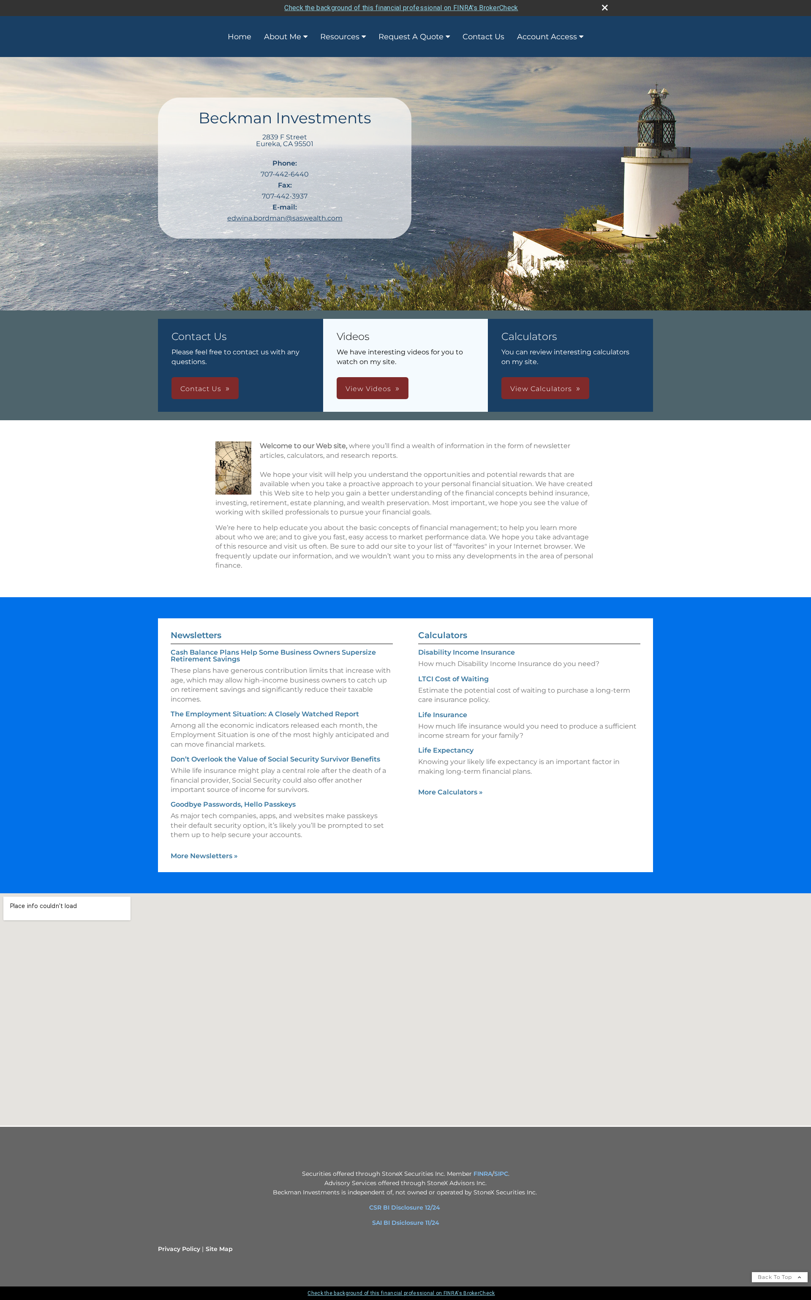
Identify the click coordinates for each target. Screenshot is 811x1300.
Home (239, 36)
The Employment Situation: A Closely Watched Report (265, 714)
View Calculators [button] (541, 389)
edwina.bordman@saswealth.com (285, 218)
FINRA (483, 1174)
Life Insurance (442, 715)
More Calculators (450, 792)
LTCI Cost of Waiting (453, 679)
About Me (282, 36)
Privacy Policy (179, 1249)
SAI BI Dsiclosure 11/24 (405, 1223)
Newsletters (196, 635)
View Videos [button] (368, 389)
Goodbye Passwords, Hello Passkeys (233, 804)
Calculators (442, 635)
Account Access (547, 36)
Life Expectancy (446, 750)
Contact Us (483, 36)
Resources (339, 36)
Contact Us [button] (200, 389)
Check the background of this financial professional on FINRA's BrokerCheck (401, 8)
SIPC (501, 1174)
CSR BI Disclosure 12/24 (404, 1207)
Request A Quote (411, 36)
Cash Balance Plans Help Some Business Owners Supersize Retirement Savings (273, 655)
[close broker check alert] (604, 7)
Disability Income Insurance (466, 652)
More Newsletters (204, 856)
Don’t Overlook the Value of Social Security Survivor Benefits (275, 759)
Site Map (219, 1249)
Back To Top (776, 1277)
